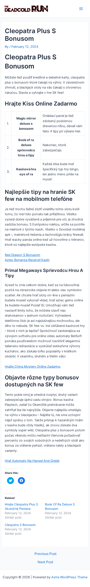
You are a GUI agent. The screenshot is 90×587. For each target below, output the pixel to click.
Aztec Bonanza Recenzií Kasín (27, 260)
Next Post (45, 562)
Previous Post (46, 554)
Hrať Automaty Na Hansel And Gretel (32, 461)
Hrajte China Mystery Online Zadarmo (33, 367)
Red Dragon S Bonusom (22, 255)
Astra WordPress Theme (69, 577)
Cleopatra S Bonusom (20, 525)
